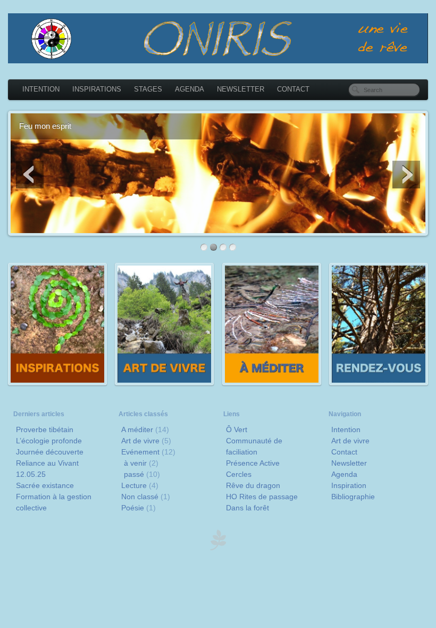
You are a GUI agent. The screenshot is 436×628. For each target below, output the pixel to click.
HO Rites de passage (262, 496)
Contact (344, 452)
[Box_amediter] (271, 382)
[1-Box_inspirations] (57, 382)
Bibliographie (353, 496)
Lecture (134, 485)
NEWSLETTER (240, 89)
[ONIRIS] (218, 38)
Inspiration (348, 485)
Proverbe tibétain (44, 429)
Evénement (140, 452)
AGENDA (189, 89)
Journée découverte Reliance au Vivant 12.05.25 (49, 463)
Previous (30, 174)
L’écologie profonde (49, 440)
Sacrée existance (45, 485)
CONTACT (293, 89)
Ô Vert (236, 429)
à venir (135, 463)
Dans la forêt (247, 507)
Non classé (139, 496)
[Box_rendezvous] (378, 382)
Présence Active (253, 463)
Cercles (238, 474)
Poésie (132, 507)
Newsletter (349, 463)
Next (406, 174)
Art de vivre (140, 440)
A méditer (137, 429)
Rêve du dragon (253, 485)
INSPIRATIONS (96, 89)
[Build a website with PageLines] (218, 547)
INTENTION (41, 89)
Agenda (344, 474)
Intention (345, 429)
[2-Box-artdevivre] (164, 382)
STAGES (148, 89)
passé (134, 474)
